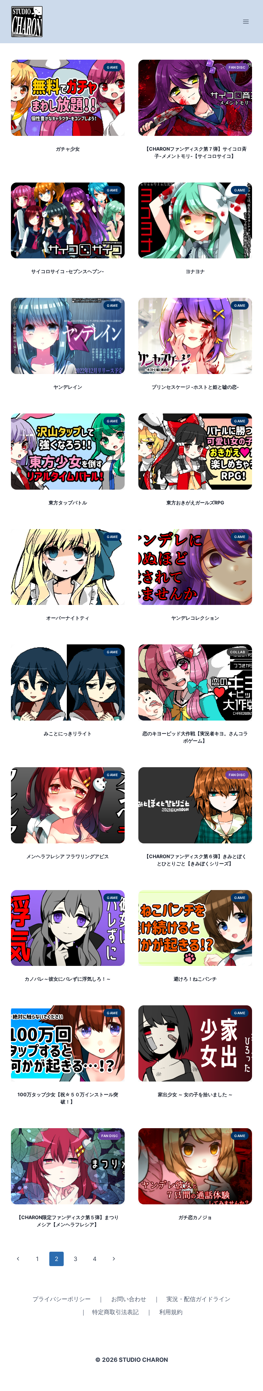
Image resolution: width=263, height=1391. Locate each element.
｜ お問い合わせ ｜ (129, 1299)
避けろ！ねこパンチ (195, 979)
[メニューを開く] (246, 21)
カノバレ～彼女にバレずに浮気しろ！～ (68, 979)
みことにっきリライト (68, 733)
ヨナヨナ (195, 271)
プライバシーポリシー (62, 1299)
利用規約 (171, 1312)
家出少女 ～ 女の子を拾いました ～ (195, 1094)
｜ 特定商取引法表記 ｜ (116, 1312)
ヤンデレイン (67, 387)
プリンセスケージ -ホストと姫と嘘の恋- (195, 387)
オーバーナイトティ (67, 618)
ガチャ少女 (68, 149)
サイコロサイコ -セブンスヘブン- (67, 271)
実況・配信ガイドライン (198, 1299)
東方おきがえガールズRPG (195, 502)
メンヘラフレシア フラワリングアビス (67, 856)
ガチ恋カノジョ (195, 1217)
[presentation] (68, 98)
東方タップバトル (68, 502)
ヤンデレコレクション (195, 618)
